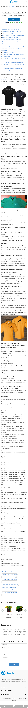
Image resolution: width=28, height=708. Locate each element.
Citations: (4, 72)
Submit (14, 664)
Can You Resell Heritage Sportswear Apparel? (20, 632)
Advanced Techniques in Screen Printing (10, 41)
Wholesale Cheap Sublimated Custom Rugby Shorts (19, 616)
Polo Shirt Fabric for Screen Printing (9, 592)
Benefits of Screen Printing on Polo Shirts (10, 29)
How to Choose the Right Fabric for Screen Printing (13, 35)
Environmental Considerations (8, 43)
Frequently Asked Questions (8, 52)
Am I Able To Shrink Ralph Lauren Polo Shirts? (20, 631)
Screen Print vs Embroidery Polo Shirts (10, 584)
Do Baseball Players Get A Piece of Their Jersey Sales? (7, 628)
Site (15, 16)
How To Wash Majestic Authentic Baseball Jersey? (20, 628)
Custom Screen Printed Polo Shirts (9, 587)
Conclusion (4, 50)
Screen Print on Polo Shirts (7, 571)
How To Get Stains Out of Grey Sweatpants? (7, 629)
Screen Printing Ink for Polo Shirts (9, 582)
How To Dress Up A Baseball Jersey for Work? (20, 629)
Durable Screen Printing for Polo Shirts (10, 589)
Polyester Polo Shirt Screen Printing (9, 579)
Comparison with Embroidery (8, 33)
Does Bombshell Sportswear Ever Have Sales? (20, 634)
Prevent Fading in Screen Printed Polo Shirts (11, 594)
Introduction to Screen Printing (8, 27)
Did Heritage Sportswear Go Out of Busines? (7, 632)
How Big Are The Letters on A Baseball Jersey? (7, 631)
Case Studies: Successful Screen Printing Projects (12, 48)
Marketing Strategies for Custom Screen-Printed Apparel (13, 46)
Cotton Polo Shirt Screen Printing (9, 576)
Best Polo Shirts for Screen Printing (9, 574)
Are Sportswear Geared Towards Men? (7, 634)
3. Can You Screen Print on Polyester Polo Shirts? (13, 62)
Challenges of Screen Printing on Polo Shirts (11, 31)
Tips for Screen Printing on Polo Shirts (10, 37)
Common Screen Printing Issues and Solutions (11, 39)
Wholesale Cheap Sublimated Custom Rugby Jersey (8, 616)
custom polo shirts (5, 79)
